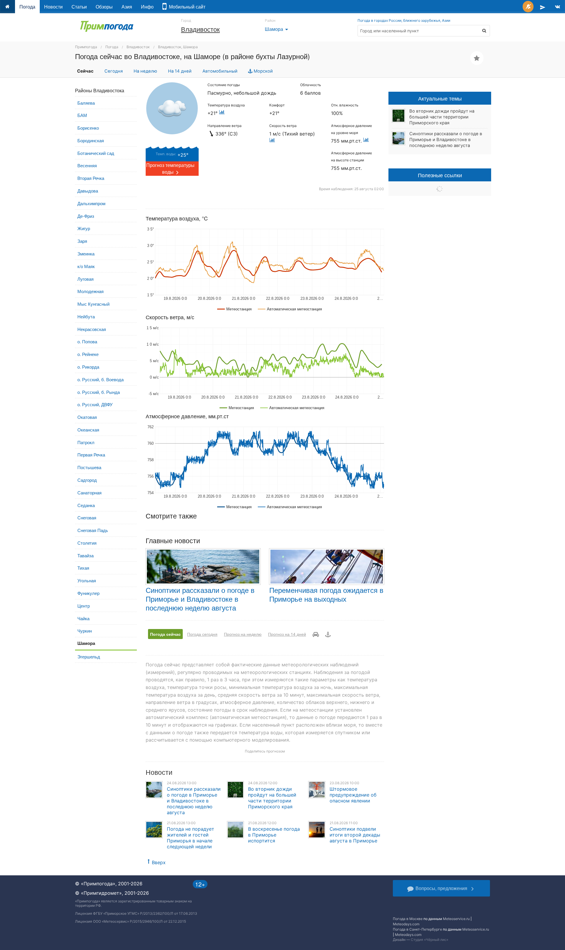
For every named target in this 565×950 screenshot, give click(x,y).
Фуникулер (88, 593)
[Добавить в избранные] (476, 58)
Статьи (79, 6)
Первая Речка (91, 454)
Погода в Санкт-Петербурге (417, 929)
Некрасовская (91, 329)
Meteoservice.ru (456, 918)
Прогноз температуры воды (170, 168)
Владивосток (200, 29)
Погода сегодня (202, 634)
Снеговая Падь (92, 530)
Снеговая (86, 517)
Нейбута (86, 316)
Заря (82, 241)
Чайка (83, 618)
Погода (27, 6)
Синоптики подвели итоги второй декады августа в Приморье (355, 835)
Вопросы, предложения (441, 888)
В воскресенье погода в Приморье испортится (274, 835)
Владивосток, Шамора (178, 47)
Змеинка (85, 253)
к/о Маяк (86, 266)
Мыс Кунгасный (93, 304)
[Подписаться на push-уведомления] (528, 6)
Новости (53, 6)
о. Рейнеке (88, 354)
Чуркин (84, 631)
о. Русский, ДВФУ (95, 404)
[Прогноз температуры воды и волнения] (328, 634)
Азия (127, 6)
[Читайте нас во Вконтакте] (557, 6)
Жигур (83, 228)
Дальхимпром (91, 203)
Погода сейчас (165, 634)
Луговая (85, 279)
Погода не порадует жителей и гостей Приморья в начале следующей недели (190, 837)
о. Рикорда (88, 367)
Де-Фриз (85, 216)
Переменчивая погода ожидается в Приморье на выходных (326, 594)
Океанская (88, 430)
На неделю (145, 71)
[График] (222, 113)
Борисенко (88, 128)
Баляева (86, 103)
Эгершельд (88, 656)
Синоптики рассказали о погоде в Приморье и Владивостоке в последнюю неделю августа (200, 599)
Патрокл (85, 442)
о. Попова (87, 341)
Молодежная (90, 291)
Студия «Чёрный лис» (429, 939)
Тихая (83, 568)
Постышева (89, 467)
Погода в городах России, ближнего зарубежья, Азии (404, 20)
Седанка (86, 505)
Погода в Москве (408, 918)
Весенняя (87, 165)
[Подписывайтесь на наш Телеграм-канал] (542, 6)
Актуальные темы (440, 98)
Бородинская (90, 140)
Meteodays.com (406, 924)
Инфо (147, 6)
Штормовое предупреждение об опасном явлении (353, 795)
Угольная (86, 580)
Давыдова (87, 191)
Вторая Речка (90, 178)
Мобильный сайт (186, 6)
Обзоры (104, 6)
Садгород (87, 480)
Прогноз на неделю (243, 634)
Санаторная (89, 492)
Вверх (159, 862)
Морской (262, 71)
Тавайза (85, 555)
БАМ (82, 115)
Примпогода (86, 47)
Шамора (277, 29)
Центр (83, 606)
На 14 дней (180, 71)
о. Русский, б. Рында (98, 392)
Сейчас (85, 71)
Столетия (87, 543)
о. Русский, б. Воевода (100, 379)
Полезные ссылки (440, 175)
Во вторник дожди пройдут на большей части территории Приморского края (272, 797)
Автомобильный (219, 71)
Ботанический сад (95, 153)
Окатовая (87, 417)
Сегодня (113, 71)
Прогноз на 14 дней (287, 634)
